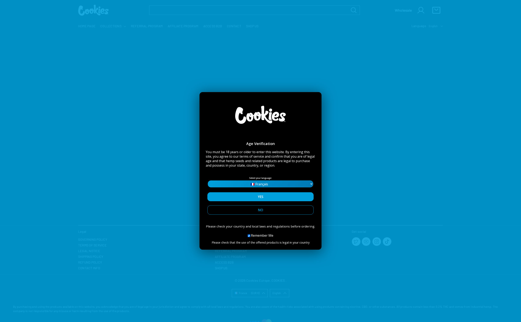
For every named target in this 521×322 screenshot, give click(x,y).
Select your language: (260, 178)
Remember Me (262, 235)
